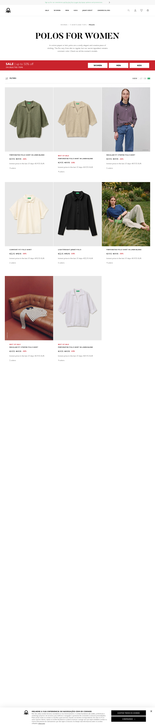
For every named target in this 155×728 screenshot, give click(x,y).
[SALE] (77, 65)
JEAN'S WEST (87, 10)
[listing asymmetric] (141, 78)
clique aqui (41, 723)
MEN (67, 10)
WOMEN (57, 10)
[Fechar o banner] (151, 711)
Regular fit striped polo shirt (120, 155)
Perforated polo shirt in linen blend (26, 155)
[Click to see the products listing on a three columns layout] (148, 78)
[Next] (109, 2)
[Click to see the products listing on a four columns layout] (145, 78)
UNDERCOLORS (103, 10)
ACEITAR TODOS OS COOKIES (128, 713)
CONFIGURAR (127, 719)
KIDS (76, 10)
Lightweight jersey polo (69, 249)
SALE (47, 10)
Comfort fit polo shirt (20, 249)
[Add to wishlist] (8, 90)
